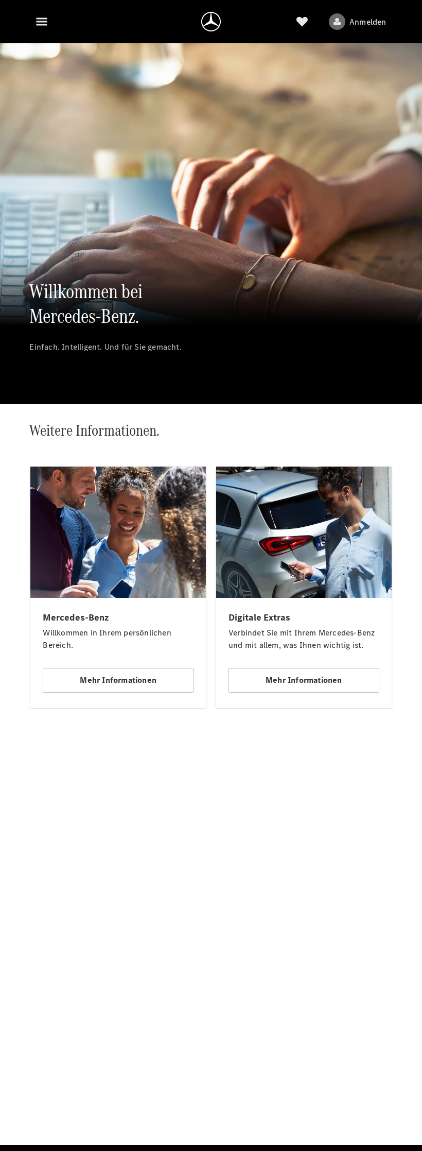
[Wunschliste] (302, 21)
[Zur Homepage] (211, 21)
